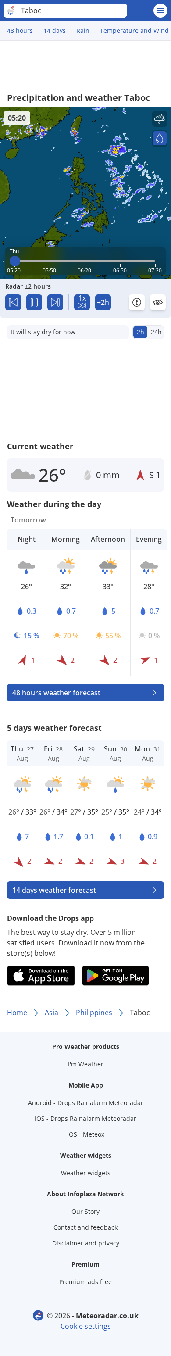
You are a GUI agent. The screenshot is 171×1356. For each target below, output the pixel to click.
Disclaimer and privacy (85, 1243)
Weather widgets (85, 1173)
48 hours (20, 30)
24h (156, 332)
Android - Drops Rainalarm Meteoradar (85, 1102)
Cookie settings (86, 1326)
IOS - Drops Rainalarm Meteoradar (85, 1118)
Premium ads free (85, 1281)
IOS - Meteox (85, 1134)
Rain (82, 30)
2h (140, 332)
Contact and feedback (85, 1227)
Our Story (85, 1211)
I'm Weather (85, 1064)
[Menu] (160, 11)
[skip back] (13, 302)
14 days (54, 30)
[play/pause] (34, 302)
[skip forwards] (55, 302)
